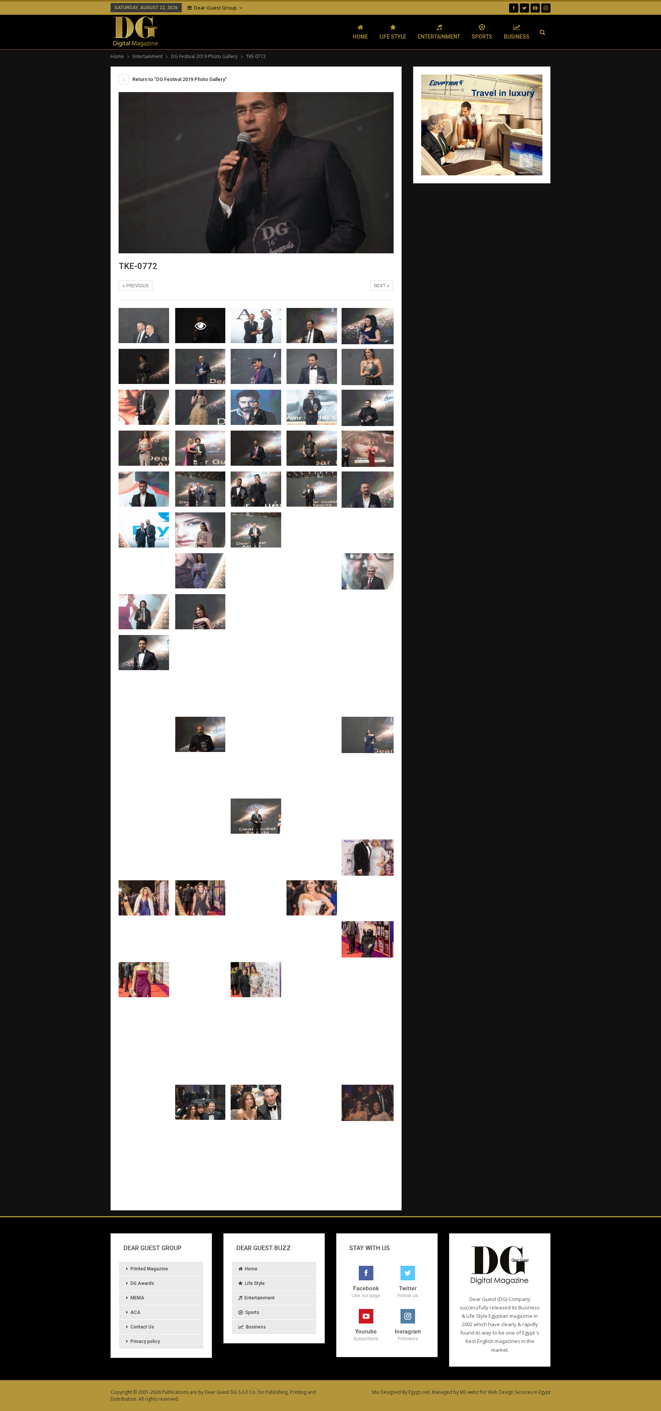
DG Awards (142, 1283)
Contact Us (142, 1327)
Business (516, 37)
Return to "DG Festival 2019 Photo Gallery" (179, 79)
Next (380, 285)
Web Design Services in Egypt (519, 1392)
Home (360, 37)
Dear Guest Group (215, 7)
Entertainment (439, 37)
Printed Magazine (149, 1269)
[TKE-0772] (144, 325)
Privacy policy (145, 1341)
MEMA (137, 1298)
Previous (137, 285)
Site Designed (386, 1392)
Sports (482, 37)
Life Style (392, 37)
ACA (135, 1312)
